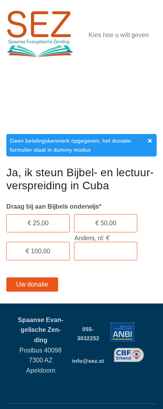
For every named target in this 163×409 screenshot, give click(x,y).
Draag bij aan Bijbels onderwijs (53, 206)
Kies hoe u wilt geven (119, 35)
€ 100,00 (38, 251)
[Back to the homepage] (40, 35)
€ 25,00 (38, 223)
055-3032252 (88, 333)
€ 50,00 (105, 223)
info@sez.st (88, 361)
